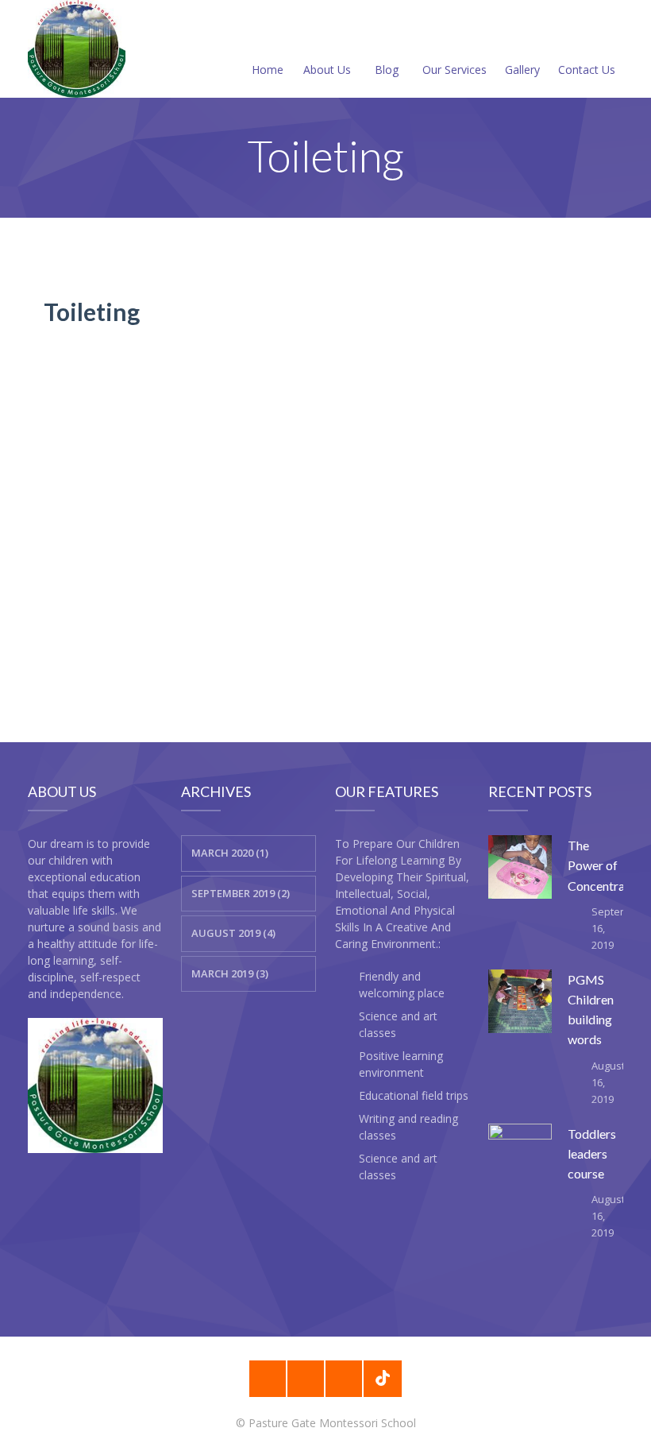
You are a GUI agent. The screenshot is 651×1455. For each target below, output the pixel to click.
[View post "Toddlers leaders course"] (520, 1155)
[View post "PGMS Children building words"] (520, 1001)
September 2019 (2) (240, 893)
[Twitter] (344, 1378)
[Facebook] (267, 1378)
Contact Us (586, 69)
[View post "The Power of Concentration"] (520, 867)
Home (267, 69)
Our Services (454, 69)
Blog (387, 69)
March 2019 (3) (229, 973)
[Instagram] (305, 1378)
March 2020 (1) (229, 853)
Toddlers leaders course (592, 1153)
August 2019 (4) (233, 933)
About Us (327, 69)
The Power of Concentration (607, 865)
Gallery (522, 69)
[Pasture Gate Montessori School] (76, 49)
